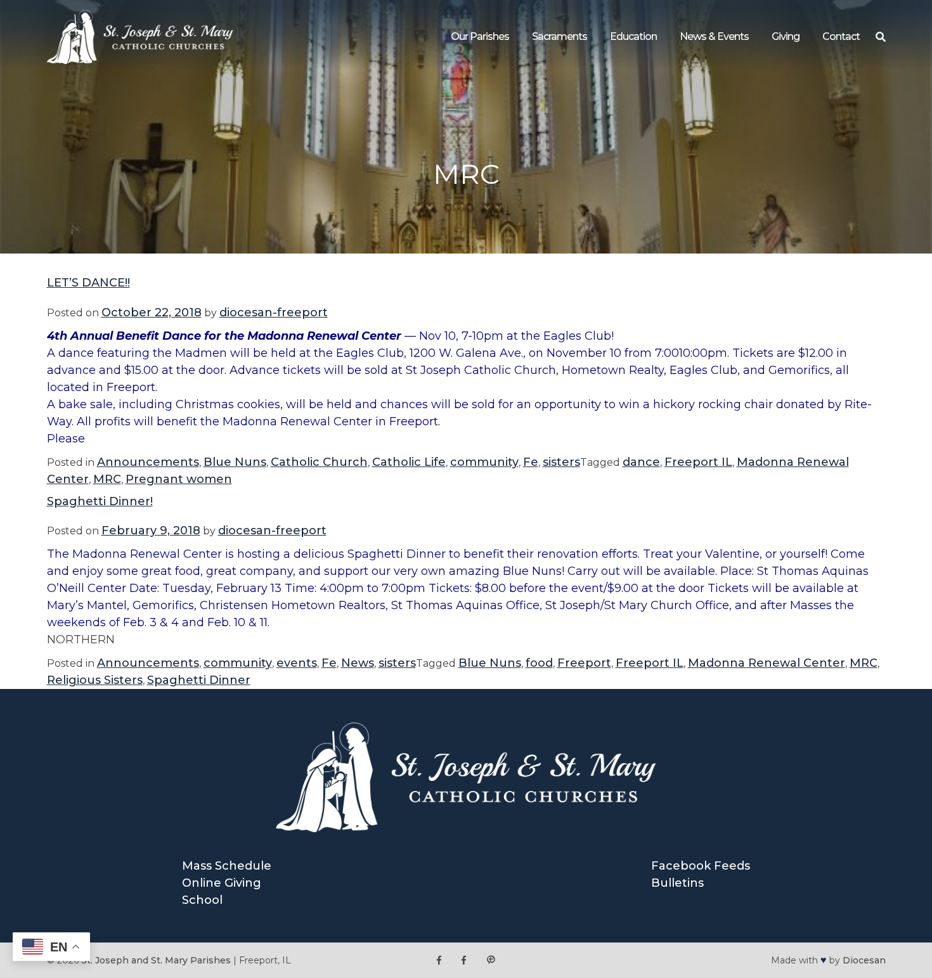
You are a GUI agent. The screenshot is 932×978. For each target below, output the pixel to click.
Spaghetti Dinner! (100, 501)
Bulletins (677, 883)
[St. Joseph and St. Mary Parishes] (140, 60)
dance (641, 462)
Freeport (584, 663)
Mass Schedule (226, 866)
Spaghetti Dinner (198, 680)
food (539, 663)
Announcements (148, 462)
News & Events (714, 36)
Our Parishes (480, 36)
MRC (107, 479)
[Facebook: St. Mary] (464, 960)
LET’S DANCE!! (88, 283)
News (357, 663)
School (202, 900)
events (296, 663)
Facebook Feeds (700, 866)
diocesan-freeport (273, 312)
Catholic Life (409, 462)
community (484, 462)
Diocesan (864, 960)
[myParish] (490, 960)
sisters (561, 462)
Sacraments (559, 36)
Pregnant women (179, 479)
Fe (530, 462)
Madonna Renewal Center (766, 663)
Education (633, 36)
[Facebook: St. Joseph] (439, 960)
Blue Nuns (235, 462)
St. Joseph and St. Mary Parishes (156, 960)
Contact (841, 36)
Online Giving (221, 883)
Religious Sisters (95, 680)
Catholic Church (319, 462)
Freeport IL (698, 462)
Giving (785, 36)
